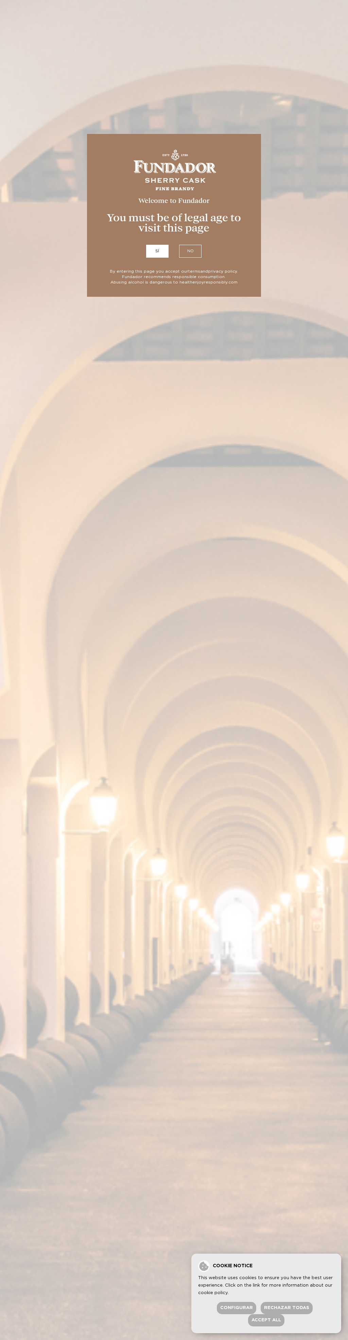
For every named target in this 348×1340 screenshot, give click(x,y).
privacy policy (222, 271)
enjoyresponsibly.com (215, 282)
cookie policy (213, 1293)
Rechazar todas (286, 1308)
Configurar (236, 1308)
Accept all (266, 1320)
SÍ (157, 251)
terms (194, 271)
